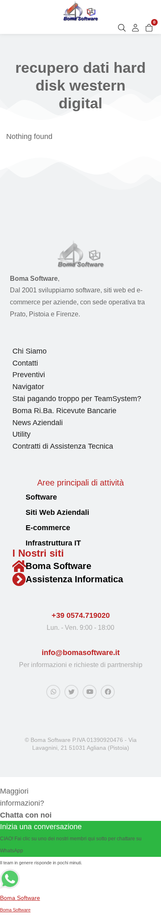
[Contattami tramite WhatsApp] (53, 692)
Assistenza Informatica (74, 579)
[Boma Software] (19, 566)
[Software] (15, 497)
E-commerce (48, 528)
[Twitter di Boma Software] (71, 692)
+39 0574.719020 (81, 615)
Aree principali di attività (80, 482)
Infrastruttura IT (53, 543)
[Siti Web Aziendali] (15, 512)
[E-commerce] (15, 527)
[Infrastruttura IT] (15, 543)
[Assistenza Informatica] (19, 579)
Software (41, 497)
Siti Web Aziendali (57, 512)
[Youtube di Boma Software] (90, 692)
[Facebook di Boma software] (108, 692)
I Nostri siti (38, 553)
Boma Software (58, 566)
